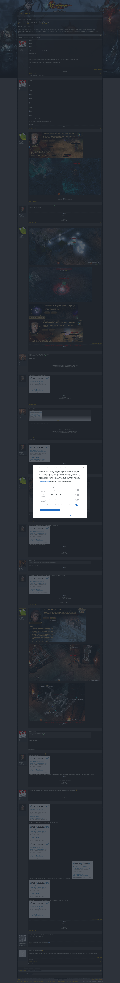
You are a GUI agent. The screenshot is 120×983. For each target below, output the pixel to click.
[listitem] (60, 487)
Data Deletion (52, 515)
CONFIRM (50, 510)
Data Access (60, 515)
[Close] (84, 468)
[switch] (77, 490)
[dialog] (60, 491)
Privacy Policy (68, 515)
